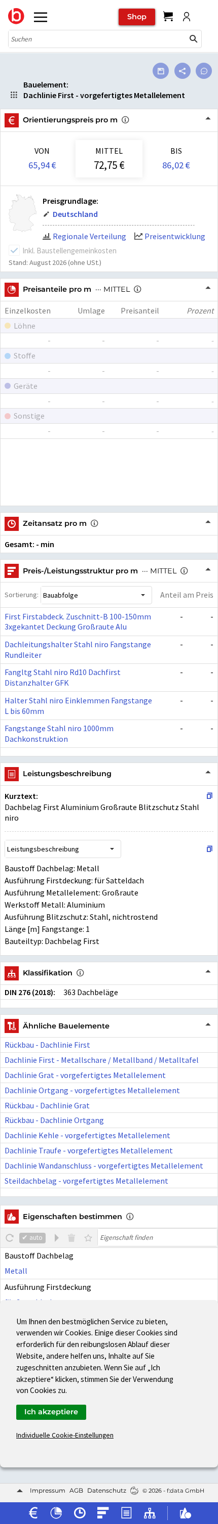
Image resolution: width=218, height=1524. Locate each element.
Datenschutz (106, 1490)
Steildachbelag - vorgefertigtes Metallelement (86, 1181)
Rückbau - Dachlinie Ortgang (54, 1120)
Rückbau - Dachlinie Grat (47, 1105)
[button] (193, 39)
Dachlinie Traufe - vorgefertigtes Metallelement (89, 1150)
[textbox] (157, 1237)
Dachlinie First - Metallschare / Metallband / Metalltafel (102, 1060)
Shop (137, 16)
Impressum (47, 1490)
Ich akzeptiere (51, 1411)
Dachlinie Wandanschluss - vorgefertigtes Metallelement (104, 1165)
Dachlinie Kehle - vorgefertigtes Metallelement (87, 1135)
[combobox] (97, 39)
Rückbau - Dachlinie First (47, 1045)
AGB (76, 1490)
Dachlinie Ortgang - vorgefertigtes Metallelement (92, 1090)
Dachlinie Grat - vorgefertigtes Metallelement (85, 1075)
